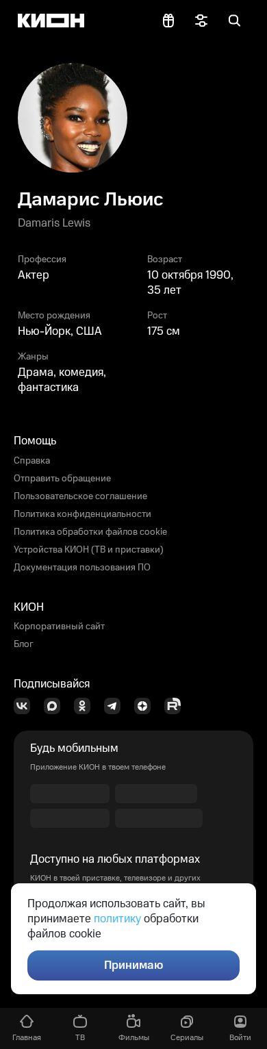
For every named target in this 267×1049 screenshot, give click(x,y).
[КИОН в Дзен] (146, 706)
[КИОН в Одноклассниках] (86, 706)
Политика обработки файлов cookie (90, 532)
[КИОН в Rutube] (176, 706)
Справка (32, 461)
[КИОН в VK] (26, 706)
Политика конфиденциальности (82, 514)
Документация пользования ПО (82, 567)
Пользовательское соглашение (80, 496)
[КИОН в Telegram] (116, 706)
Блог (24, 644)
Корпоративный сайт (59, 626)
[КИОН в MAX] (56, 706)
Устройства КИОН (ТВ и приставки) (89, 550)
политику (117, 919)
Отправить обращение (62, 478)
